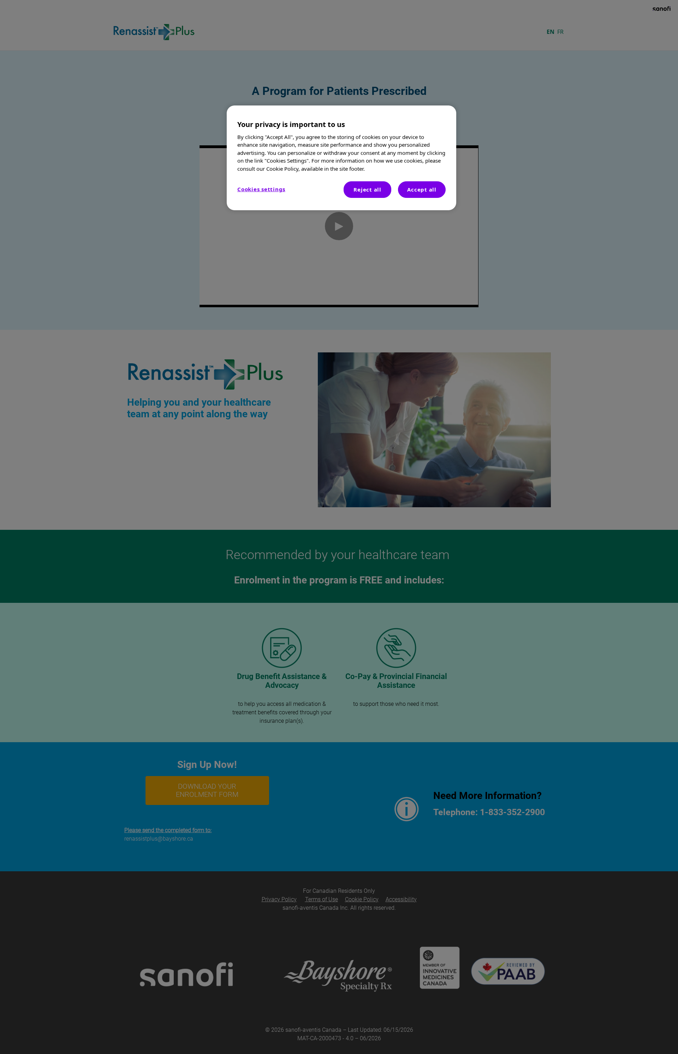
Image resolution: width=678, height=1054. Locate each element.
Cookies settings (261, 189)
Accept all (421, 189)
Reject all (367, 189)
